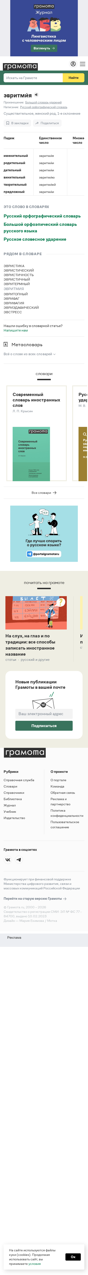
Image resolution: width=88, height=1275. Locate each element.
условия (34, 1264)
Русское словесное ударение (35, 239)
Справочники (14, 792)
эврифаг (11, 298)
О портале (58, 780)
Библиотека (13, 799)
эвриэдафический (21, 307)
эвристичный (17, 279)
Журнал (10, 805)
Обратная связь (63, 792)
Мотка (52, 920)
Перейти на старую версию (33, 898)
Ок (73, 1257)
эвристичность (19, 275)
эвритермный (17, 284)
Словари (10, 786)
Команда (57, 786)
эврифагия (14, 303)
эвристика (14, 266)
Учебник (10, 811)
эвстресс (13, 312)
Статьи (10, 659)
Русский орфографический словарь (42, 215)
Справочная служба (19, 780)
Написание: (11, 107)
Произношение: (14, 102)
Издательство (14, 818)
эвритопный (16, 294)
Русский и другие (35, 659)
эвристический (19, 270)
